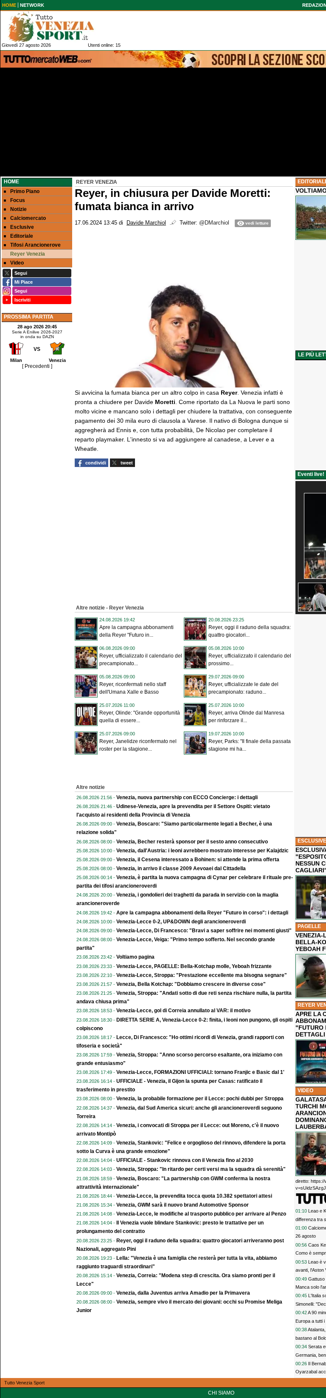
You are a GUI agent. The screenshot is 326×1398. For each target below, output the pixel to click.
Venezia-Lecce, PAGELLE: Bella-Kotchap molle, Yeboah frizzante (194, 966)
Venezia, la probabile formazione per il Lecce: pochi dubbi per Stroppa (200, 1099)
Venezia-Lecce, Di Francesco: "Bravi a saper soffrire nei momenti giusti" (204, 931)
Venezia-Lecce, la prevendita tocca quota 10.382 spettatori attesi (194, 1196)
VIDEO (305, 1090)
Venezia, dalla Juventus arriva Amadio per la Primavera (183, 1293)
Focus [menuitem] (17, 200)
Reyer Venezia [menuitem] (27, 254)
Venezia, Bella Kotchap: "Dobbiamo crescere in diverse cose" (191, 984)
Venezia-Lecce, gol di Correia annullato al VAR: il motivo (183, 1011)
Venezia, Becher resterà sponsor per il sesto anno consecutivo (192, 842)
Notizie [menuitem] (18, 209)
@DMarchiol (214, 223)
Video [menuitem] (17, 263)
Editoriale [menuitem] (21, 236)
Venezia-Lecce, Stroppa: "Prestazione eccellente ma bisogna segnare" (201, 975)
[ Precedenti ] (37, 366)
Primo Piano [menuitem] (24, 191)
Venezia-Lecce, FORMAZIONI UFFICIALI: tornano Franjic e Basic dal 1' (200, 1072)
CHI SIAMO (221, 1393)
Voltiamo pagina (135, 957)
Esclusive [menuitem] (22, 227)
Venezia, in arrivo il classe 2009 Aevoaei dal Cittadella (181, 868)
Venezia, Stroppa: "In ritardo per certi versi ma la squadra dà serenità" (201, 1169)
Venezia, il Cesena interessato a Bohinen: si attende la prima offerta (197, 860)
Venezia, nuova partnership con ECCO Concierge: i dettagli (187, 797)
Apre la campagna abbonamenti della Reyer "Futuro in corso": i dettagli (202, 913)
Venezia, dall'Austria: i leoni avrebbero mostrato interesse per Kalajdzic (202, 851)
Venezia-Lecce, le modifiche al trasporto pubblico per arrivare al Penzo (201, 1214)
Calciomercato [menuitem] (28, 218)
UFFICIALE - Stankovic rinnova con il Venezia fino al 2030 (184, 1160)
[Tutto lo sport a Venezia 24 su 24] (57, 27)
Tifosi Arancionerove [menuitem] (35, 245)
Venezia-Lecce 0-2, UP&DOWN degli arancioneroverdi (181, 922)
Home (11, 182)
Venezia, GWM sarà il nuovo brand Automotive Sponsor (182, 1205)
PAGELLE (309, 926)
